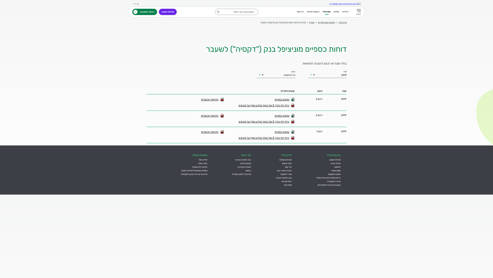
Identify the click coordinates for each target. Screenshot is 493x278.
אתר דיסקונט (286, 174)
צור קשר (288, 167)
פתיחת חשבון (168, 11)
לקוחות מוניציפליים (326, 22)
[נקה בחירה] (314, 75)
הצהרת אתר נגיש (284, 170)
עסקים (336, 11)
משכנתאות (336, 170)
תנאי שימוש (287, 163)
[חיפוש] (218, 12)
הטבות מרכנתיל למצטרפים (329, 185)
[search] (236, 12)
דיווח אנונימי (286, 181)
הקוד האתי (202, 163)
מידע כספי (203, 160)
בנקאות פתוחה (313, 11)
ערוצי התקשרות (334, 181)
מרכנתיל (343, 22)
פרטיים (345, 11)
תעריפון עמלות (285, 160)
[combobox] (327, 74)
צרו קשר (300, 11)
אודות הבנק (336, 163)
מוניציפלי (326, 11)
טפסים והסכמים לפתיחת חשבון (194, 170)
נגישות (248, 170)
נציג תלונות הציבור (284, 178)
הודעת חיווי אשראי (199, 167)
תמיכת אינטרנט (244, 167)
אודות (312, 22)
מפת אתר (288, 185)
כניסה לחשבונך (146, 11)
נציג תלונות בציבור (243, 160)
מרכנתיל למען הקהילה (241, 174)
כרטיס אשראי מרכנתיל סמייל (328, 178)
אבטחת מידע (245, 163)
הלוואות (337, 167)
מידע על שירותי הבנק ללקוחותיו (194, 174)
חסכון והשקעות (334, 174)
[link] (345, 4)
